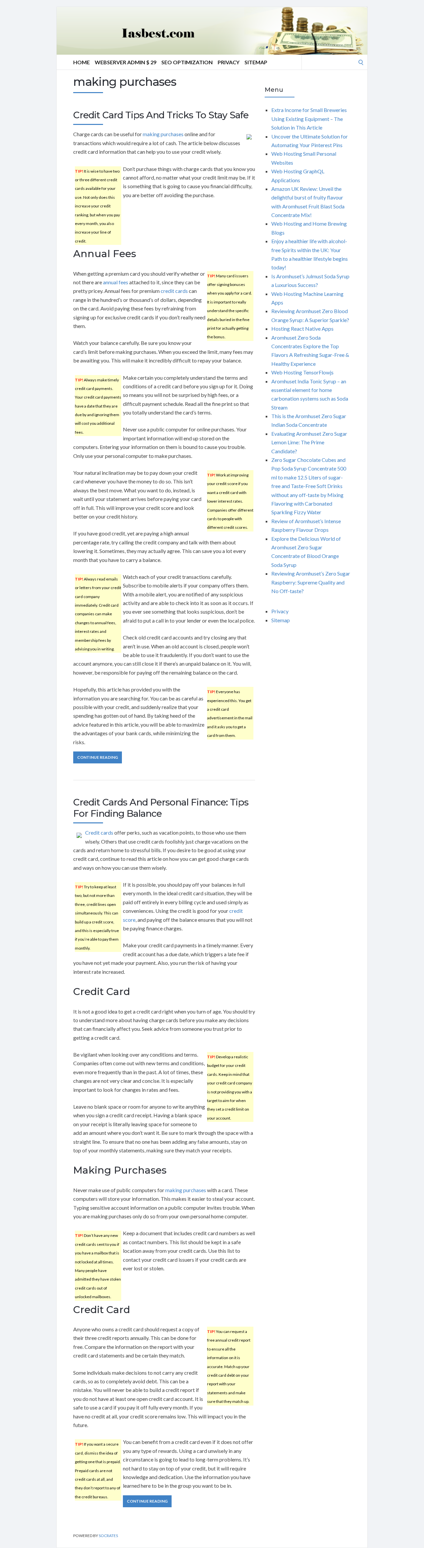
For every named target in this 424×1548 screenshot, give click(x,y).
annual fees (115, 282)
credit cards (174, 291)
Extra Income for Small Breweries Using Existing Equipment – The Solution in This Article (309, 119)
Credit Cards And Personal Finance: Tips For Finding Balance (160, 808)
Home (81, 62)
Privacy (228, 62)
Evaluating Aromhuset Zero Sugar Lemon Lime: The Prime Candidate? (309, 442)
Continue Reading (97, 757)
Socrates (108, 1535)
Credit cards (99, 832)
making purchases (163, 134)
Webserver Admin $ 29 (125, 62)
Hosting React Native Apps (302, 328)
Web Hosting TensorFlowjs (302, 372)
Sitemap (255, 62)
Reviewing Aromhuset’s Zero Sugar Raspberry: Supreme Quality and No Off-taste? (310, 582)
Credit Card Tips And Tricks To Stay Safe (160, 115)
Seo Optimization (187, 62)
